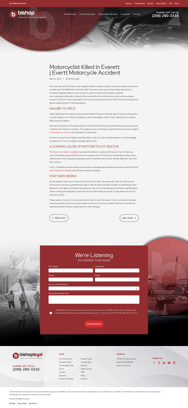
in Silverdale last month (59, 132)
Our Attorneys (65, 359)
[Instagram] (174, 362)
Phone (51, 275)
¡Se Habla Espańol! (17, 3)
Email (97, 275)
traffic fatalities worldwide (60, 170)
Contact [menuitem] (136, 14)
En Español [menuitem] (125, 14)
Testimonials (139, 3)
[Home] (27, 14)
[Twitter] (154, 362)
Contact (84, 379)
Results (150, 3)
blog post (67, 200)
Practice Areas (65, 362)
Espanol (62, 375)
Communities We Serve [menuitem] (108, 14)
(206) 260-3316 (165, 16)
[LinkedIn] (164, 362)
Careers (129, 3)
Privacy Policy (89, 316)
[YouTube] (169, 362)
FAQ (170, 3)
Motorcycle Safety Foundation (66, 152)
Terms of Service (101, 316)
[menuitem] (12, 403)
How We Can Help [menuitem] (87, 14)
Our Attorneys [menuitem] (70, 14)
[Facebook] (159, 362)
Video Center (161, 3)
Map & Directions (124, 365)
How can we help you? (59, 293)
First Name (53, 266)
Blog (177, 3)
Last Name (99, 266)
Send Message (94, 324)
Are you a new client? (58, 284)
